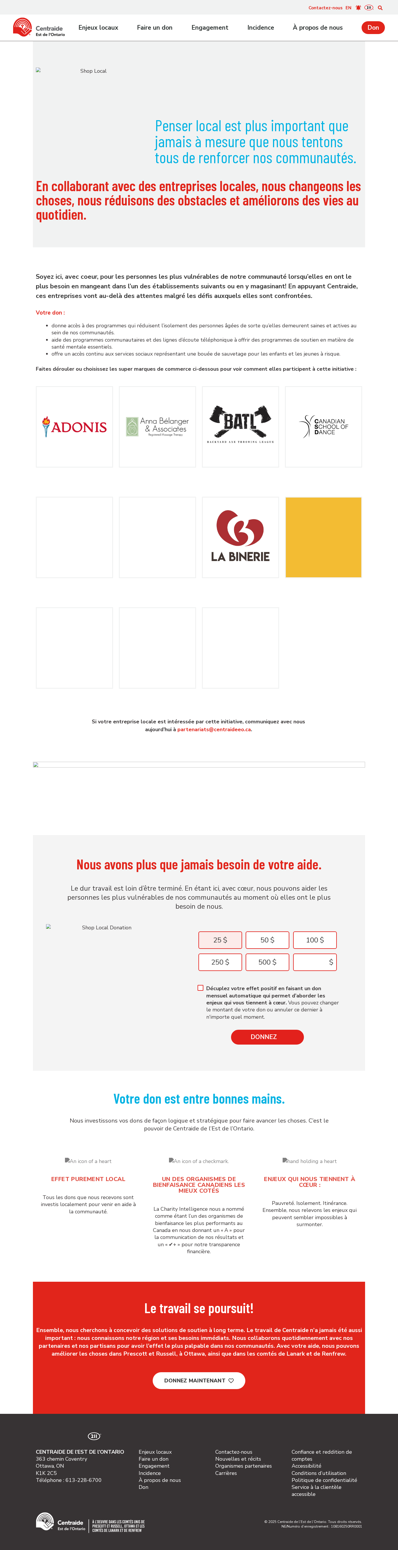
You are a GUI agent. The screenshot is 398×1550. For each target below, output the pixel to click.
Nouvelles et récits (238, 1458)
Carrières (226, 1473)
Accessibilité (306, 1465)
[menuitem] (348, 8)
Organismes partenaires (243, 1465)
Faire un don (154, 28)
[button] (380, 8)
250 (217, 962)
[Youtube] (67, 1436)
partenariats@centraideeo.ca (214, 729)
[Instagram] (42, 1436)
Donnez (264, 1037)
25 (217, 940)
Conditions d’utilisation (319, 1473)
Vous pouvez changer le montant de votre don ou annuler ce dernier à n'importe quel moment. (272, 1002)
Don (373, 28)
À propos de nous (318, 28)
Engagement (209, 28)
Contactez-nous (326, 8)
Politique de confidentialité (324, 1480)
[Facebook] (54, 1436)
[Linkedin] (80, 1436)
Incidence (260, 28)
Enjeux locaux (98, 28)
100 (312, 940)
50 (264, 940)
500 (264, 962)
